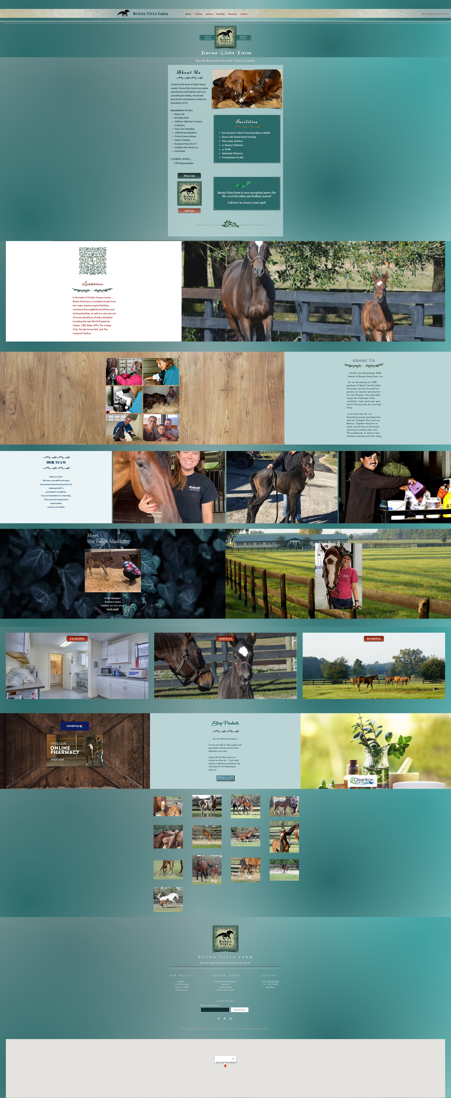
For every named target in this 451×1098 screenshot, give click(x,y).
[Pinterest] (224, 1018)
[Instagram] (230, 1018)
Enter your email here (209, 1005)
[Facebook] (218, 1018)
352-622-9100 (442, 13)
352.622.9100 (273, 981)
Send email (113, 608)
